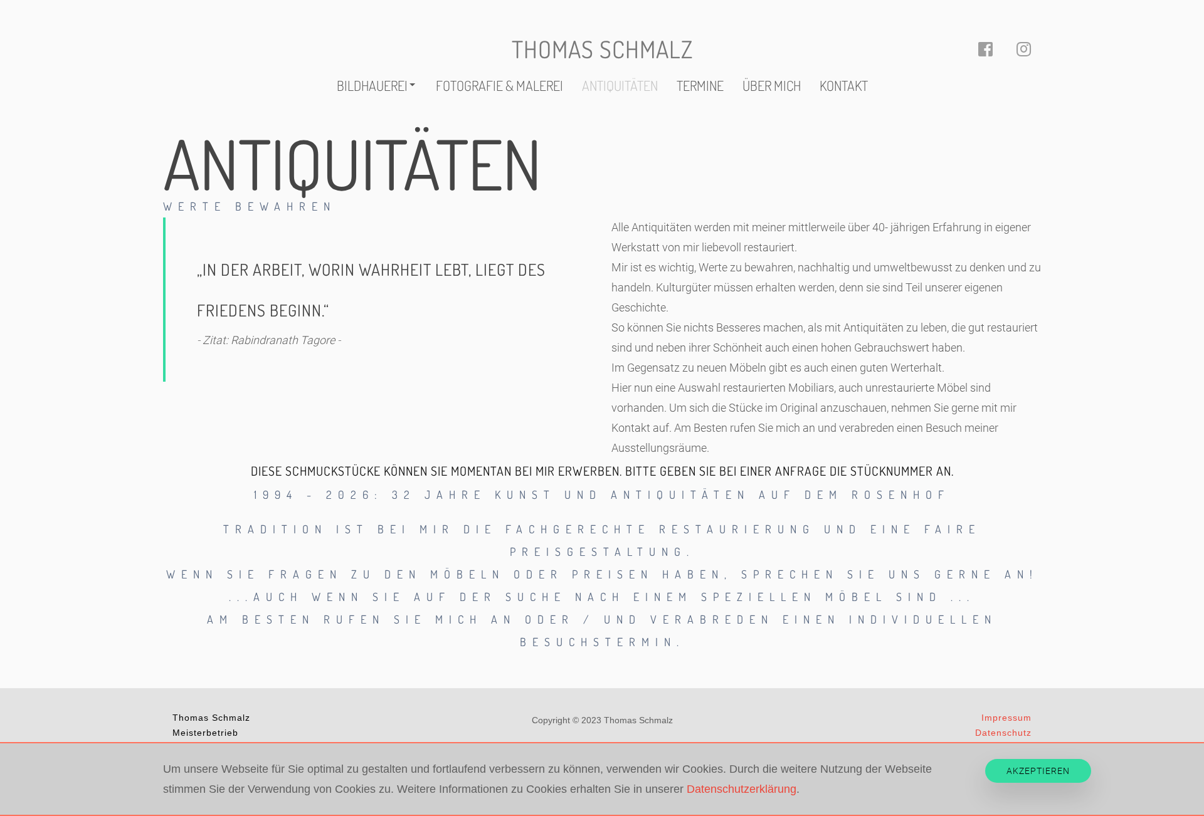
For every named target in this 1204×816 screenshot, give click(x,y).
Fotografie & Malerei (499, 85)
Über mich (771, 85)
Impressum (1006, 718)
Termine (700, 85)
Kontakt (844, 85)
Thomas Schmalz (602, 49)
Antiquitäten (620, 85)
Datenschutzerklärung (741, 789)
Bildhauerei (372, 85)
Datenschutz (1003, 733)
